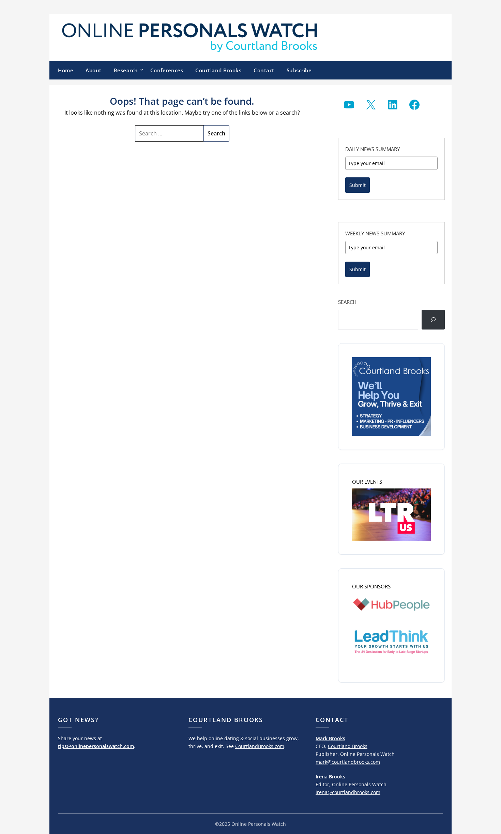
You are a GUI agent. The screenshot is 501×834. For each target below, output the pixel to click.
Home (65, 70)
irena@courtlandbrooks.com (348, 792)
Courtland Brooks (218, 70)
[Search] (433, 320)
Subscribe (299, 70)
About (94, 70)
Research (126, 70)
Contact (264, 70)
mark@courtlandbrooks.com (348, 762)
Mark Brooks (330, 738)
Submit (357, 185)
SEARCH (347, 301)
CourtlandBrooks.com (259, 746)
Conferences (166, 70)
